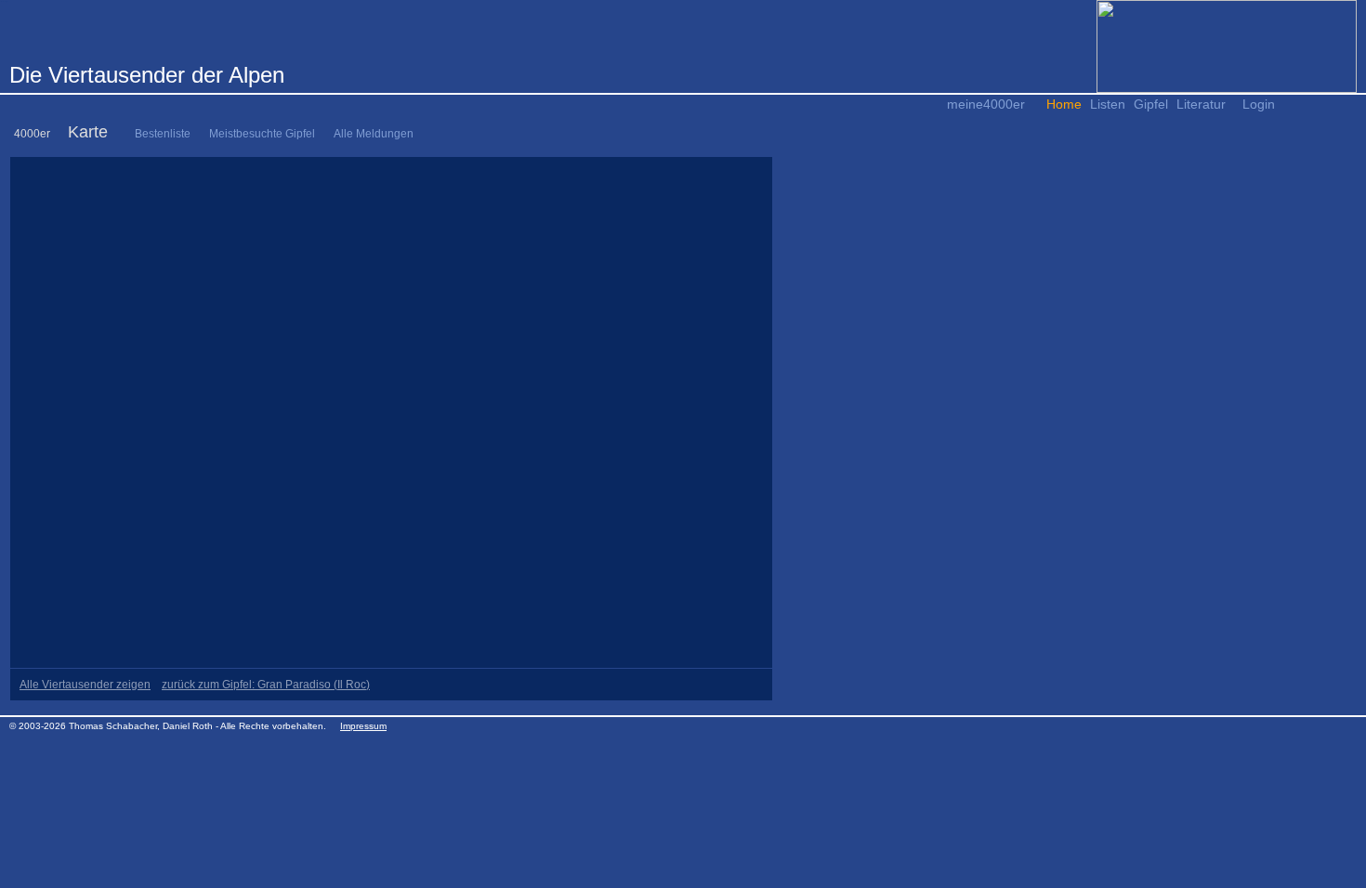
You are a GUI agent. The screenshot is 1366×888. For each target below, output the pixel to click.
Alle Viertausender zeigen (85, 684)
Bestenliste (162, 133)
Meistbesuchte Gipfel (262, 133)
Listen (1107, 104)
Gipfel (1151, 104)
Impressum (363, 726)
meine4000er (986, 104)
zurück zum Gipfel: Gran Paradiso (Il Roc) (266, 684)
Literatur (1201, 104)
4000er (32, 133)
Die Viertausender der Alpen (146, 74)
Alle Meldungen (374, 133)
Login (1258, 104)
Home (1064, 104)
